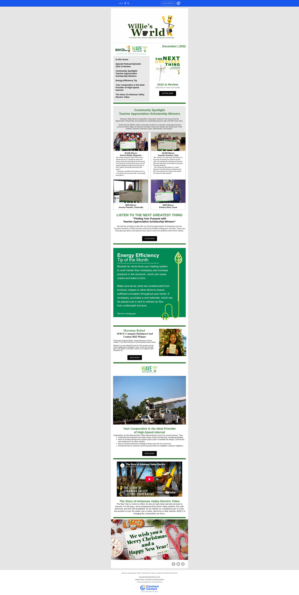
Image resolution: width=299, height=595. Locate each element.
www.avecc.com (132, 565)
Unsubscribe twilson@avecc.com (149, 577)
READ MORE (135, 357)
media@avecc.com (148, 582)
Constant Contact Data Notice (154, 579)
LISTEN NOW (168, 93)
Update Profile (139, 579)
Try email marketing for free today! (149, 591)
